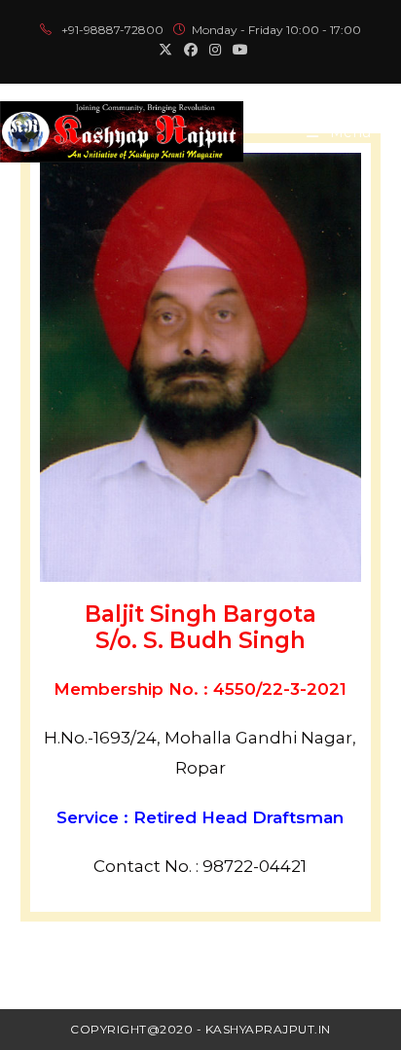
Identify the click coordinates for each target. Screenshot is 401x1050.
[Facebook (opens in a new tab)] (190, 49)
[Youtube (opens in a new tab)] (237, 49)
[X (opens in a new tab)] (165, 49)
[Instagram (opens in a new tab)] (215, 49)
